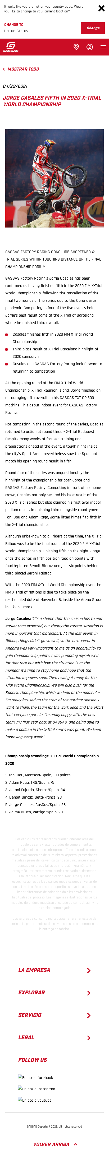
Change (93, 28)
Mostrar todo (23, 69)
